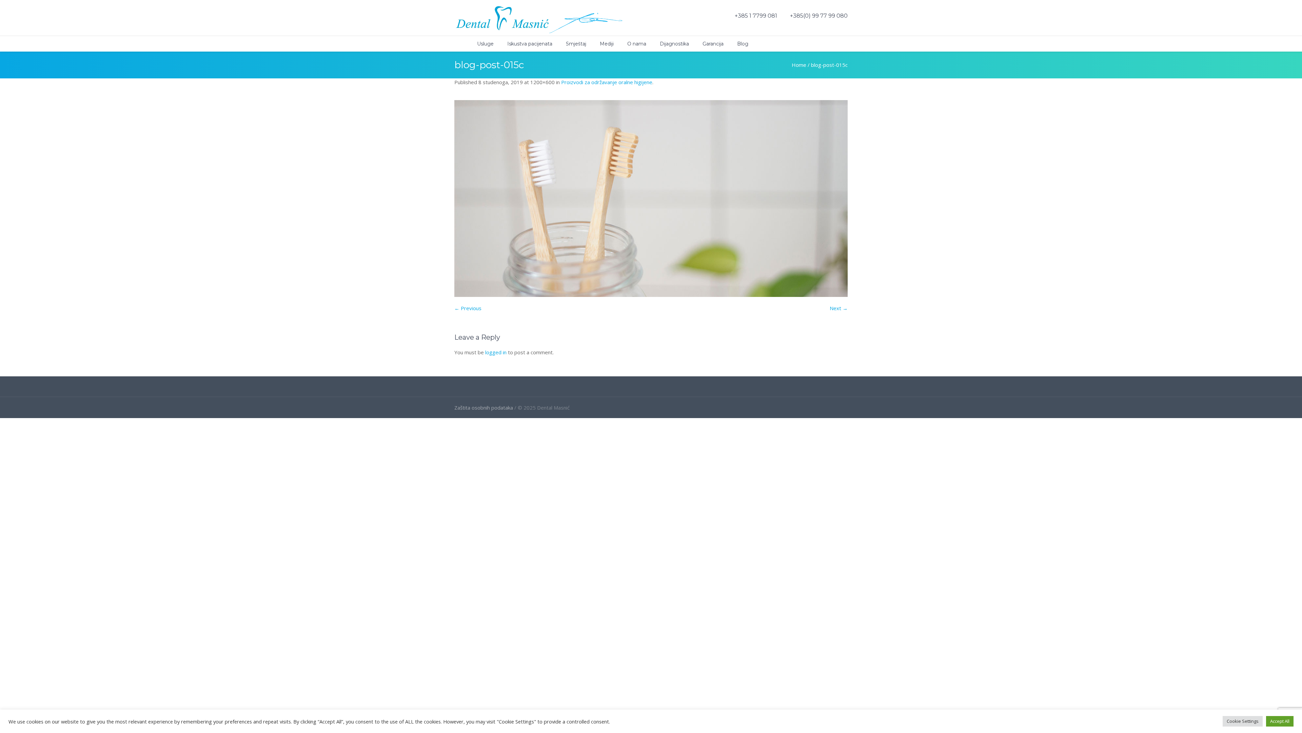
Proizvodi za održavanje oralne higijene (606, 82)
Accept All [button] (1279, 721)
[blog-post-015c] (651, 198)
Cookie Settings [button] (1243, 721)
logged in (496, 352)
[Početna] (458, 44)
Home (799, 64)
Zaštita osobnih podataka (483, 407)
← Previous (467, 308)
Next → (839, 308)
